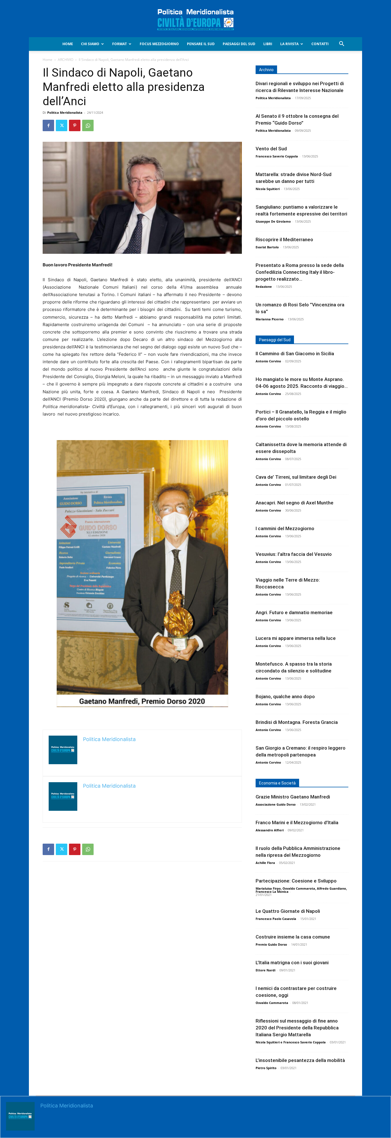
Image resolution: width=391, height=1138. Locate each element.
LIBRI (267, 43)
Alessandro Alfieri (270, 830)
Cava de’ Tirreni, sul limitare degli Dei (296, 477)
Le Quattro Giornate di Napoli (288, 911)
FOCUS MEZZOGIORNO (159, 43)
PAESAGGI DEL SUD (239, 43)
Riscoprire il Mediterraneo (284, 239)
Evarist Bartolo (267, 247)
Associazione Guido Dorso (276, 804)
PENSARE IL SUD (201, 43)
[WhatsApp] (88, 125)
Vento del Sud (271, 148)
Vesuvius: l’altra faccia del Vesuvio (294, 554)
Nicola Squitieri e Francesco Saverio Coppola (291, 1042)
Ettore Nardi (265, 970)
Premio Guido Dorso (271, 944)
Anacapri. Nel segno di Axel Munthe (294, 503)
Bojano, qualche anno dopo (285, 696)
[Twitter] (61, 125)
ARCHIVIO (65, 59)
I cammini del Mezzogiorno (285, 528)
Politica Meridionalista (64, 112)
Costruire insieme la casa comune (293, 937)
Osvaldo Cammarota (272, 1003)
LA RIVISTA (289, 43)
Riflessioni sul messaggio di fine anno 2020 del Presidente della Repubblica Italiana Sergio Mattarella (297, 1027)
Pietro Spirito (266, 1068)
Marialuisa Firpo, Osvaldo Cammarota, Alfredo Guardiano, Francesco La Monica (301, 890)
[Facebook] (48, 125)
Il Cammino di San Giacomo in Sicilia (295, 353)
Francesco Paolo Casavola (276, 919)
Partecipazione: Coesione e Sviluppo (296, 881)
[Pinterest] (74, 125)
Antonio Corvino (268, 361)
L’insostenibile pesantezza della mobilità (300, 1060)
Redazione (264, 286)
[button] (341, 44)
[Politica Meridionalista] (195, 19)
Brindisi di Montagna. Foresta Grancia (297, 722)
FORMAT (119, 43)
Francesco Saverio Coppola (277, 156)
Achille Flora (265, 863)
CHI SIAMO (90, 43)
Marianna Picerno (270, 319)
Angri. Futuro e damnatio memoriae (294, 612)
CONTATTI (320, 43)
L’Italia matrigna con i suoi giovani (292, 962)
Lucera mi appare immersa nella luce (296, 638)
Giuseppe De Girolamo (273, 221)
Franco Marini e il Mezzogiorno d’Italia (297, 822)
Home (67, 43)
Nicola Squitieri (268, 189)
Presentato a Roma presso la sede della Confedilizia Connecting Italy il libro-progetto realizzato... (300, 272)
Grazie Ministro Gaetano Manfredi (293, 797)
